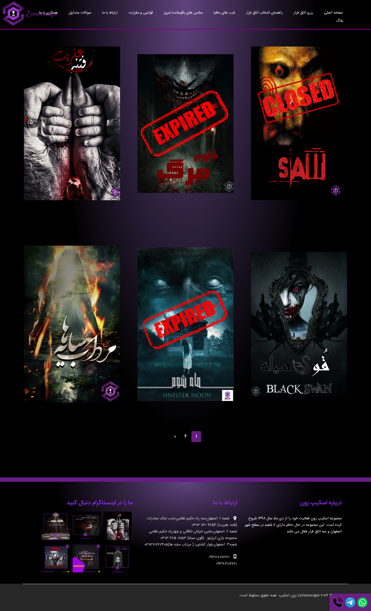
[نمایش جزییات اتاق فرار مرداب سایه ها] (71, 324)
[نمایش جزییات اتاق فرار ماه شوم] (185, 324)
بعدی (175, 436)
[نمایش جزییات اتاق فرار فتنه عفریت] (71, 123)
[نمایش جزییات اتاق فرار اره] (299, 123)
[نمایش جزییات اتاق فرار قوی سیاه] (299, 324)
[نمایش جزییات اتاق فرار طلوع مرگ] (185, 123)
